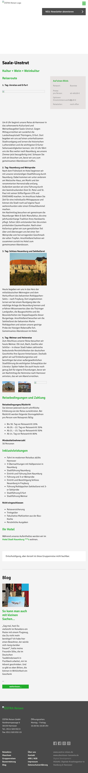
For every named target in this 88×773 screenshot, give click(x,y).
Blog (4, 765)
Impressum (33, 761)
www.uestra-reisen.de (63, 752)
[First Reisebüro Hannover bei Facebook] (55, 744)
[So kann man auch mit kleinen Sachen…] (15, 595)
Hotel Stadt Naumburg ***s (15, 539)
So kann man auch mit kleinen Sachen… (14, 615)
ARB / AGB (32, 758)
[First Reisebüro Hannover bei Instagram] (64, 744)
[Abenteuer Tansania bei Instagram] (68, 744)
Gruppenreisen (9, 758)
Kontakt (31, 755)
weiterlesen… (15, 686)
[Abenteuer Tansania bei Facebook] (59, 744)
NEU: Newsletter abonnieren (59, 11)
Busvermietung (9, 761)
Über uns (32, 752)
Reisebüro (6, 752)
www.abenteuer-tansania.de (66, 755)
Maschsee (6, 755)
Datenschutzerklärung (38, 765)
